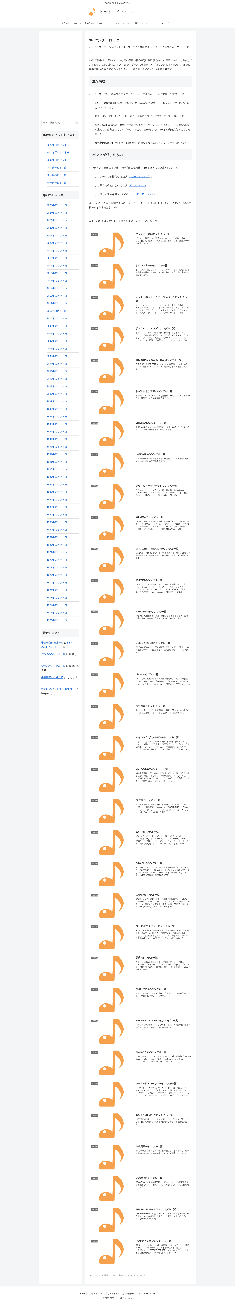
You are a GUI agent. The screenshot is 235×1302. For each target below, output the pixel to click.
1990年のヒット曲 (57, 469)
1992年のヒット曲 (57, 454)
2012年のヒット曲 (57, 303)
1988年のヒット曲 (57, 484)
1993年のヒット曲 (57, 446)
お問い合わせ (128, 1293)
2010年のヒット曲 (57, 318)
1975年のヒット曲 (57, 582)
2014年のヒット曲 (57, 288)
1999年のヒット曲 (57, 401)
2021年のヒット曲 (57, 235)
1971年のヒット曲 (57, 612)
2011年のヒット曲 (57, 310)
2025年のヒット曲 (57, 205)
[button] (76, 122)
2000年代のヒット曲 (58, 160)
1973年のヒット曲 (57, 597)
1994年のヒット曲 (57, 439)
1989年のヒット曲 (57, 476)
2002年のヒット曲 (57, 378)
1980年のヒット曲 (57, 544)
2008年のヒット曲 (57, 333)
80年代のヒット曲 (57, 175)
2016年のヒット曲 (57, 273)
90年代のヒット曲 (57, 167)
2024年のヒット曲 (57, 212)
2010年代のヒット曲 (58, 152)
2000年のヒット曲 (57, 393)
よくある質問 (113, 1293)
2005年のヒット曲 (57, 356)
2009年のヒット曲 (57, 326)
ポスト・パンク (137, 185)
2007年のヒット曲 (57, 341)
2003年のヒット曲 (57, 371)
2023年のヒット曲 (57, 220)
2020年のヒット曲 (57, 243)
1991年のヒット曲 (57, 461)
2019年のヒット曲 (57, 250)
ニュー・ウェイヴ (139, 176)
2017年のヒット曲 (57, 265)
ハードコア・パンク (143, 194)
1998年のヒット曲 (57, 409)
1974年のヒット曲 (57, 590)
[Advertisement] (60, 74)
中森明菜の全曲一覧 (52, 642)
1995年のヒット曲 (57, 431)
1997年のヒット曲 (57, 416)
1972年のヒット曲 (57, 605)
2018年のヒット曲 (57, 258)
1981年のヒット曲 (57, 537)
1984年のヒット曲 (57, 514)
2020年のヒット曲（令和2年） (58, 689)
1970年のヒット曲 (57, 620)
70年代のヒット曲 (57, 182)
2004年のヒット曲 (57, 363)
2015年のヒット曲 (57, 280)
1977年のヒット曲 (57, 567)
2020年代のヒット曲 (58, 145)
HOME (82, 1293)
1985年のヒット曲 (57, 507)
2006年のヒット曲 (57, 348)
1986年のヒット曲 (57, 499)
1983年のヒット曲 (57, 522)
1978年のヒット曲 (57, 560)
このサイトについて (96, 1293)
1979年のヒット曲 (57, 552)
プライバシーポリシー (146, 1293)
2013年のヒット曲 (57, 295)
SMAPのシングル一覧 (53, 654)
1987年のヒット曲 (57, 492)
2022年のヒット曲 (57, 227)
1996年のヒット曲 (57, 424)
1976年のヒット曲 (57, 574)
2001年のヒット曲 (57, 386)
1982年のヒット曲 (57, 529)
